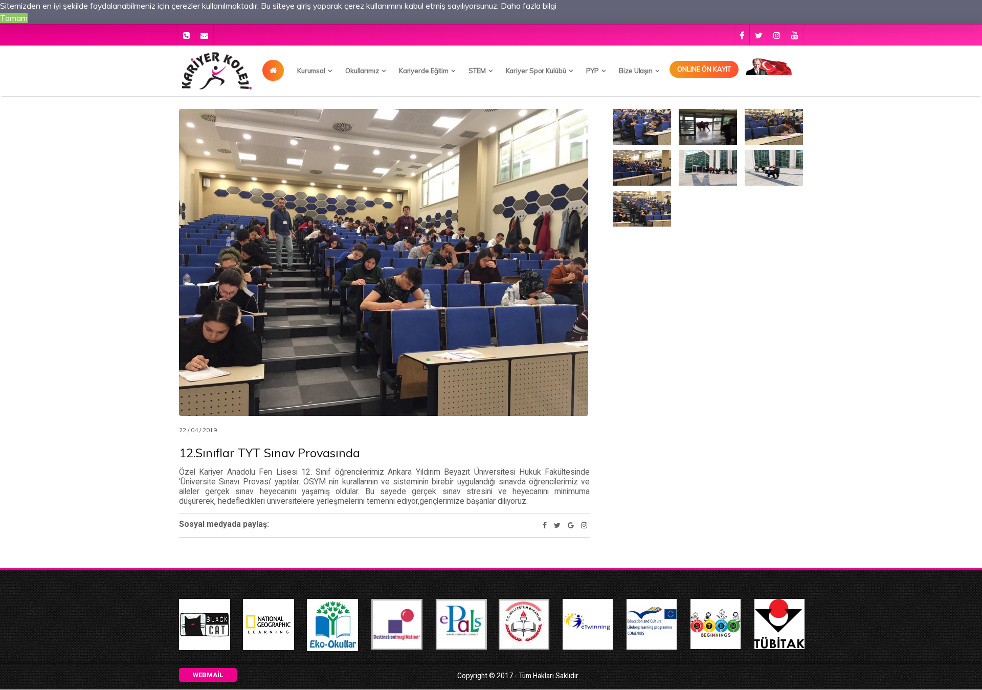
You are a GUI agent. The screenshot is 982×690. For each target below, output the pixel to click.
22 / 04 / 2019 (198, 430)
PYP (592, 70)
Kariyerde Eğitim (424, 70)
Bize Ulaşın (636, 70)
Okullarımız (362, 70)
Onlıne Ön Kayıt (704, 69)
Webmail (208, 675)
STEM (477, 70)
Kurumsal (311, 70)
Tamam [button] (14, 18)
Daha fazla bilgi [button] (528, 6)
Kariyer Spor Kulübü (536, 70)
